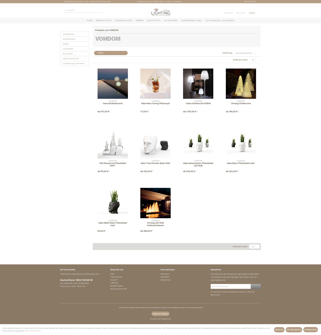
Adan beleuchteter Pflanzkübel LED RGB (198, 164)
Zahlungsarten (116, 277)
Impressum (165, 274)
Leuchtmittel (68, 49)
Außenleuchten (69, 39)
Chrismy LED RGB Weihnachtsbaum (155, 224)
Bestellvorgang (116, 286)
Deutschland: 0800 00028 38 (76, 279)
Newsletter (164, 277)
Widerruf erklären (161, 314)
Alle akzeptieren (294, 329)
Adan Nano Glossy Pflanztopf (155, 103)
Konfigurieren (310, 329)
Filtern (100, 53)
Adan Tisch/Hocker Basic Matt (155, 163)
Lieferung (114, 283)
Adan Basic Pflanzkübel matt (241, 163)
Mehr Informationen (33, 331)
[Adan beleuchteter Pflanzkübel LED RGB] (198, 143)
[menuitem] (83, 10)
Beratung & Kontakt (118, 289)
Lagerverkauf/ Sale (71, 58)
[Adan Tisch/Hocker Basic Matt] (155, 143)
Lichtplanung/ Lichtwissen (73, 63)
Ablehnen (279, 329)
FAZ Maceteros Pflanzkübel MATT (112, 164)
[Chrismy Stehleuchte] (241, 83)
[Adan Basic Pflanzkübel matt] (241, 143)
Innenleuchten (68, 34)
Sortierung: (228, 53)
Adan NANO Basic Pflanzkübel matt (112, 224)
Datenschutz (165, 280)
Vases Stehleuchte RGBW (198, 103)
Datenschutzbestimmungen (232, 292)
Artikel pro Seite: (240, 60)
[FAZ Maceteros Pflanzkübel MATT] (113, 143)
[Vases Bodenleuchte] (113, 83)
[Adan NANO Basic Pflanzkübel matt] (113, 203)
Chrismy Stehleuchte (241, 103)
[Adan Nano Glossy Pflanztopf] (155, 83)
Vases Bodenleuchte (113, 103)
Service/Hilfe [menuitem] (249, 2)
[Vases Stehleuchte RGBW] (198, 83)
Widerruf (113, 280)
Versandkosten (155, 307)
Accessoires (68, 54)
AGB (112, 274)
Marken (66, 44)
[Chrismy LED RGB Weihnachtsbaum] (155, 203)
